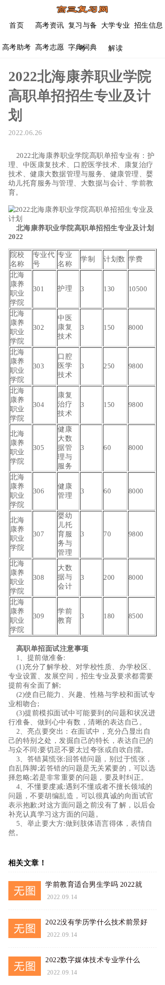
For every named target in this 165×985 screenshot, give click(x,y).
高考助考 (16, 47)
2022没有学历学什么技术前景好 (96, 922)
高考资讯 (49, 25)
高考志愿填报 (49, 50)
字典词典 (82, 47)
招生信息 (148, 25)
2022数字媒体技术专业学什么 (92, 960)
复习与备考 (82, 28)
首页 (16, 25)
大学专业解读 (115, 28)
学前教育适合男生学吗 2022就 (93, 884)
